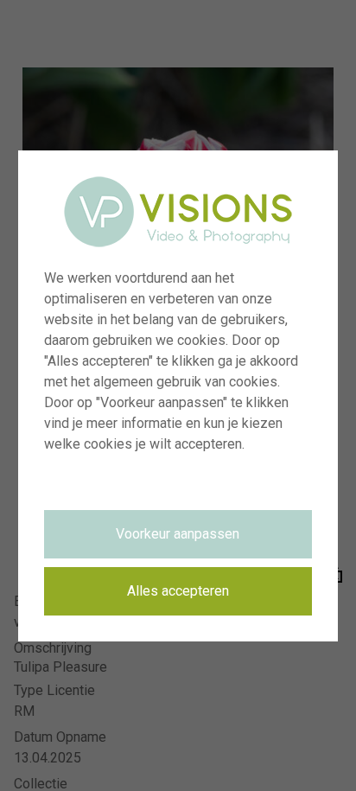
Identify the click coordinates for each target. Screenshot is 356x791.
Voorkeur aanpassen (177, 534)
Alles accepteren (178, 591)
